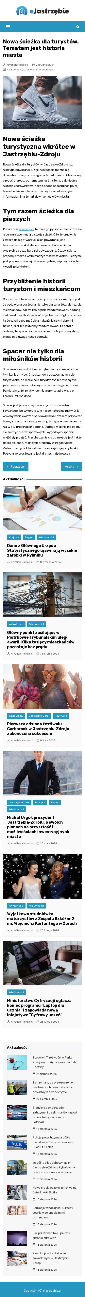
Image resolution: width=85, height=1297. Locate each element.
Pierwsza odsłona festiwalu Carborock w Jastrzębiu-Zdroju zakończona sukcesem (38, 729)
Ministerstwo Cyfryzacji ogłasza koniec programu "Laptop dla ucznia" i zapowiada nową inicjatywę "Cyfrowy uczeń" (39, 1007)
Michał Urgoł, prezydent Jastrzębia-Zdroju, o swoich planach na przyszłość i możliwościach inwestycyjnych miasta (38, 827)
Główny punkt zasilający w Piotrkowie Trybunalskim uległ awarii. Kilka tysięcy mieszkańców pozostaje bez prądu (41, 639)
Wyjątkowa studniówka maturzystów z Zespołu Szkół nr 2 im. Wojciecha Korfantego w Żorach (42, 918)
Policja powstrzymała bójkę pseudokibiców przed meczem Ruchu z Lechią (53, 1142)
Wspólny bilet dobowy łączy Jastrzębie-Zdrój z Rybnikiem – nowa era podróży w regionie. (54, 1167)
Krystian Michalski (17, 64)
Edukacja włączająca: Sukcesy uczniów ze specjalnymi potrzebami (53, 1212)
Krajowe (14, 537)
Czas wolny (31, 69)
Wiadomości (46, 69)
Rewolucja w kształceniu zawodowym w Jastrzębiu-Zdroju (51, 1258)
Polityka (40, 802)
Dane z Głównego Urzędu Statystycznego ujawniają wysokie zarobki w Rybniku (42, 550)
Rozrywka (61, 715)
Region (29, 537)
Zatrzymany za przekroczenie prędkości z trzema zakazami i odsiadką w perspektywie (53, 1087)
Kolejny (69, 467)
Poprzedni (18, 467)
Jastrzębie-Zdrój (39, 715)
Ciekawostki (14, 69)
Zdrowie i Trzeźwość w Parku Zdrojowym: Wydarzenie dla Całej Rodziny (55, 1062)
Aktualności (16, 624)
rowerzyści (26, 229)
